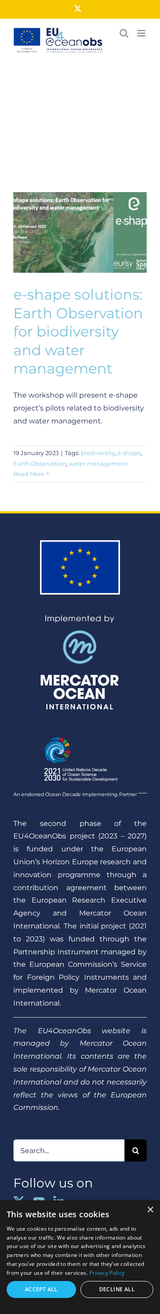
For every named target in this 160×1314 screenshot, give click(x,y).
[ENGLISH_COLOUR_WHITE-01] (80, 733)
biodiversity (98, 452)
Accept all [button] (41, 1289)
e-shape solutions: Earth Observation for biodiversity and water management (78, 331)
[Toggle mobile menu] (142, 33)
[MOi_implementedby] (80, 618)
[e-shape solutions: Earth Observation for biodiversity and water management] (80, 234)
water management (98, 463)
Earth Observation (39, 463)
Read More (28, 473)
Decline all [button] (117, 1289)
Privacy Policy (106, 1273)
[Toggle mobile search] (124, 33)
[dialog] (80, 1257)
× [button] (150, 1210)
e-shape (129, 452)
